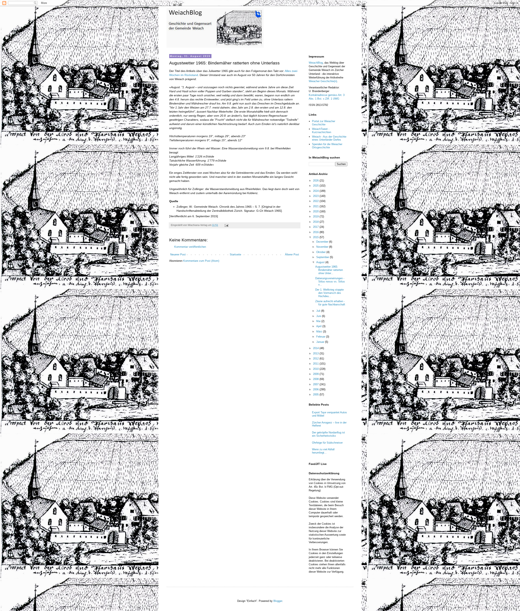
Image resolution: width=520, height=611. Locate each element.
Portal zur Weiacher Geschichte (323, 123)
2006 (316, 389)
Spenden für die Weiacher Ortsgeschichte (327, 146)
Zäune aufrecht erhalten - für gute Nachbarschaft (330, 303)
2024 (316, 190)
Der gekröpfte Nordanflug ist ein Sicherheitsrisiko (328, 434)
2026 (316, 180)
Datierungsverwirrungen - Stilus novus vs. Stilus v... (330, 281)
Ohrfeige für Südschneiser (327, 442)
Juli (318, 310)
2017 (316, 226)
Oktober (321, 252)
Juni (319, 316)
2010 (316, 368)
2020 (316, 211)
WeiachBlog (316, 62)
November (322, 246)
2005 (316, 394)
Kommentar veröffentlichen (190, 246)
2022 (316, 201)
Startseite (235, 254)
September (323, 257)
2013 (316, 353)
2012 (316, 358)
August (320, 262)
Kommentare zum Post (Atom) (201, 260)
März (319, 331)
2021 (316, 206)
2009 (316, 373)
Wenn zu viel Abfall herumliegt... (323, 451)
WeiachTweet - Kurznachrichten (321, 130)
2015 (316, 237)
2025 (316, 185)
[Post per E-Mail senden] (226, 225)
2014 (316, 348)
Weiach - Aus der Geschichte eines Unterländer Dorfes (329, 138)
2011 (316, 363)
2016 (316, 232)
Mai (318, 321)
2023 (316, 196)
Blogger (277, 600)
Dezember (322, 241)
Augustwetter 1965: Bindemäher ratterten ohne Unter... (329, 270)
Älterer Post (292, 254)
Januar (320, 341)
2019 (316, 216)
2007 (316, 384)
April (319, 326)
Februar (321, 336)
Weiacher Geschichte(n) (323, 81)
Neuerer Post (178, 254)
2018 (316, 221)
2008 (316, 379)
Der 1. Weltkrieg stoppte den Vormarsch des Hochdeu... (329, 292)
